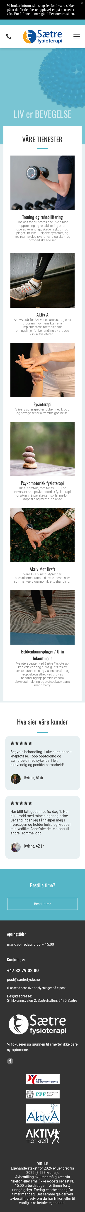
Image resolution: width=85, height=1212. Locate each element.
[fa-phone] (8, 39)
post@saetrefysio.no (23, 979)
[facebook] (10, 1062)
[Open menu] (76, 36)
